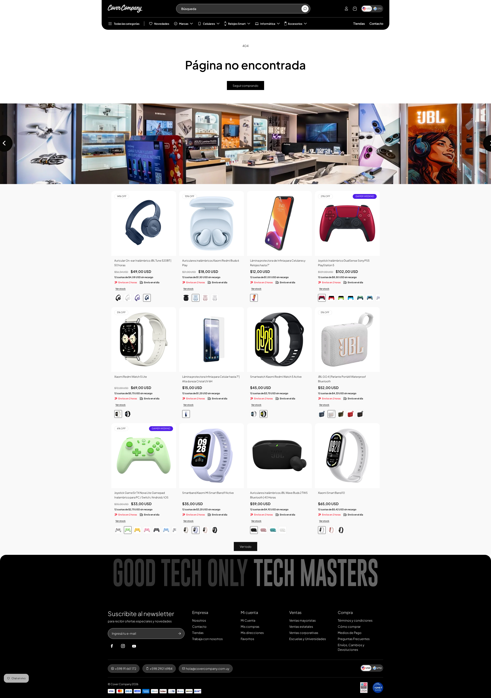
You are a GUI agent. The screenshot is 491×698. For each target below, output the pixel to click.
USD (368, 8)
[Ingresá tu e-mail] (179, 633)
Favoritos (247, 639)
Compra (345, 612)
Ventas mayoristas (302, 620)
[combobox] (241, 8)
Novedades (161, 23)
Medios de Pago (350, 633)
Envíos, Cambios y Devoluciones (351, 647)
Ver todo (245, 546)
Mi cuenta (249, 612)
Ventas (295, 612)
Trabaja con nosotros (207, 639)
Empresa (200, 612)
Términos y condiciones (355, 620)
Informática (267, 23)
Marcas (183, 23)
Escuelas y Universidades (307, 639)
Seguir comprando (245, 85)
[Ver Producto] (279, 223)
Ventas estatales (301, 626)
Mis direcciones (252, 633)
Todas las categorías (126, 23)
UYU (379, 8)
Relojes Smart (237, 23)
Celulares (209, 23)
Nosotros (199, 620)
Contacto (376, 23)
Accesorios (295, 23)
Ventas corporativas (303, 633)
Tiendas (359, 23)
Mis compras (250, 626)
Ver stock (120, 288)
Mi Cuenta (248, 620)
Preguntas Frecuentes (354, 639)
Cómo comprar (349, 626)
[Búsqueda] (305, 8)
